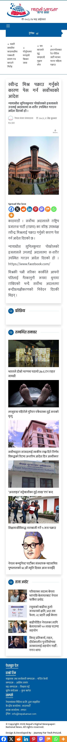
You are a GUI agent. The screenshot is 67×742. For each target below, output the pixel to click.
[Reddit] (23, 209)
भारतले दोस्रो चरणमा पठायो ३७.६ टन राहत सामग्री (31, 373)
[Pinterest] (35, 209)
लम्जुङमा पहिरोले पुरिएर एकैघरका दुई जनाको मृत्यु (33, 414)
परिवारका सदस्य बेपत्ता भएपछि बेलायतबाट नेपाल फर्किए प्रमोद (43, 596)
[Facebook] (11, 209)
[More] (11, 215)
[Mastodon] (41, 209)
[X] (17, 209)
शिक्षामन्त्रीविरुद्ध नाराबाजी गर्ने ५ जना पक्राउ (32, 528)
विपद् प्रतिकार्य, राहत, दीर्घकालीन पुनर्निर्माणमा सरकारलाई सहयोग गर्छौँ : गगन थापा (43, 644)
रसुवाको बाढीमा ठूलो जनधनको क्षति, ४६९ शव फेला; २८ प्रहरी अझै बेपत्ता (43, 611)
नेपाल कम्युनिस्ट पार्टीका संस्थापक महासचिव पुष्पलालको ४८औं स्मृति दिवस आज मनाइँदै (32, 565)
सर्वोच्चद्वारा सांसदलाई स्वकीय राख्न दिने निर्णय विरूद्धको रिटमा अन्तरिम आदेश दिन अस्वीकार (33, 454)
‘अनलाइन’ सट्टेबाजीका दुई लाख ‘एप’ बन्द (30, 492)
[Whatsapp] (54, 209)
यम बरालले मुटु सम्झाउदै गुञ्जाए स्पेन (41, 55)
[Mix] (47, 209)
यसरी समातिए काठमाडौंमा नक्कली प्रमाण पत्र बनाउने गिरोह (12, 55)
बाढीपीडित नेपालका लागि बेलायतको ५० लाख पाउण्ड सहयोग (44, 626)
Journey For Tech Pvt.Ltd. (47, 732)
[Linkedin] (29, 209)
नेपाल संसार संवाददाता (23, 118)
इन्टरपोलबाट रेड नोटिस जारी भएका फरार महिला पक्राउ (56, 57)
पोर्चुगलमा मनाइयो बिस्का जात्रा (27, 57)
